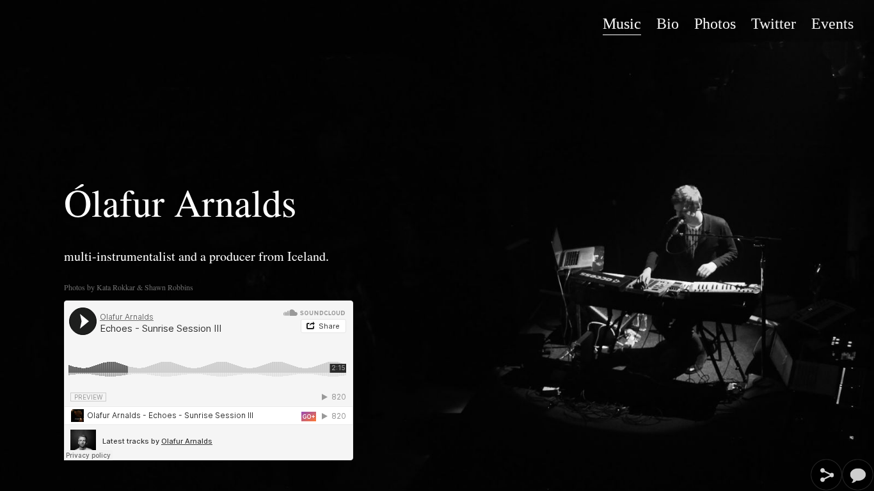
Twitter (773, 23)
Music (622, 23)
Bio (667, 23)
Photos (715, 23)
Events (832, 23)
